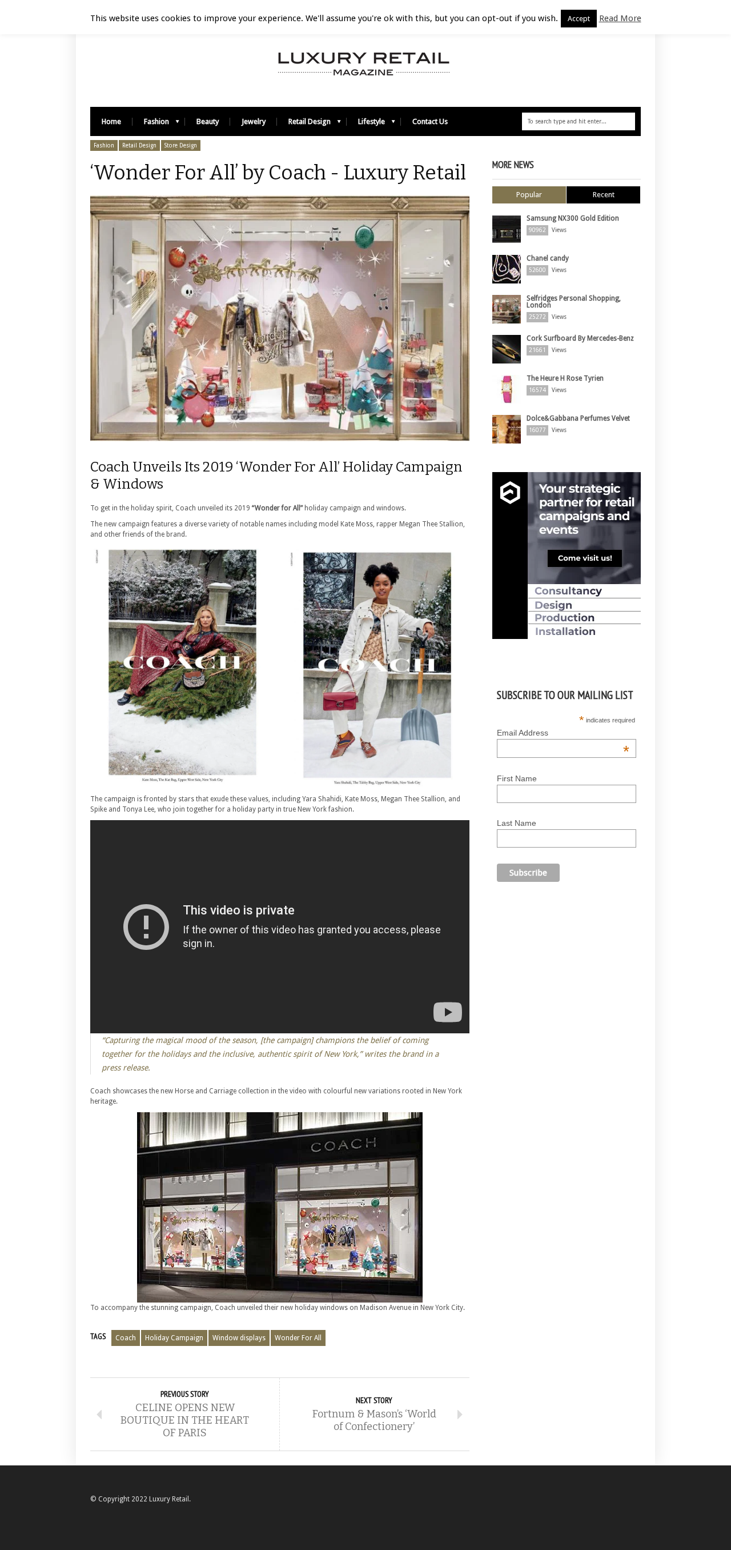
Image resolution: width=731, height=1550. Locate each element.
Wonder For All (298, 1338)
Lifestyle (366, 124)
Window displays (239, 1338)
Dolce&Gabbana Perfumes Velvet (578, 418)
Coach (125, 1338)
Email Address (563, 732)
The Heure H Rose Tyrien (565, 378)
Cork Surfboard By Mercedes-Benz (580, 338)
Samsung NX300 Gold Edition (573, 218)
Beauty (207, 121)
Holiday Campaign (174, 1338)
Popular (529, 194)
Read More (620, 18)
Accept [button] (579, 18)
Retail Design (304, 124)
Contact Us (430, 121)
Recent (603, 194)
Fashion (150, 124)
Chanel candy (548, 258)
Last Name (516, 823)
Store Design (180, 145)
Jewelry (254, 121)
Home (111, 121)
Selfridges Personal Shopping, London (574, 301)
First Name (517, 778)
